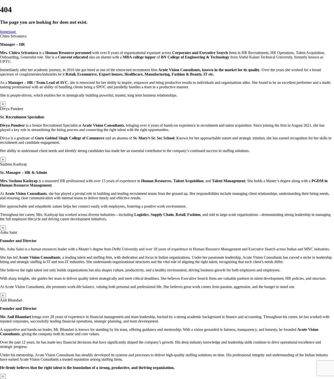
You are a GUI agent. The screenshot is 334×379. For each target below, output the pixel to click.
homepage (8, 32)
